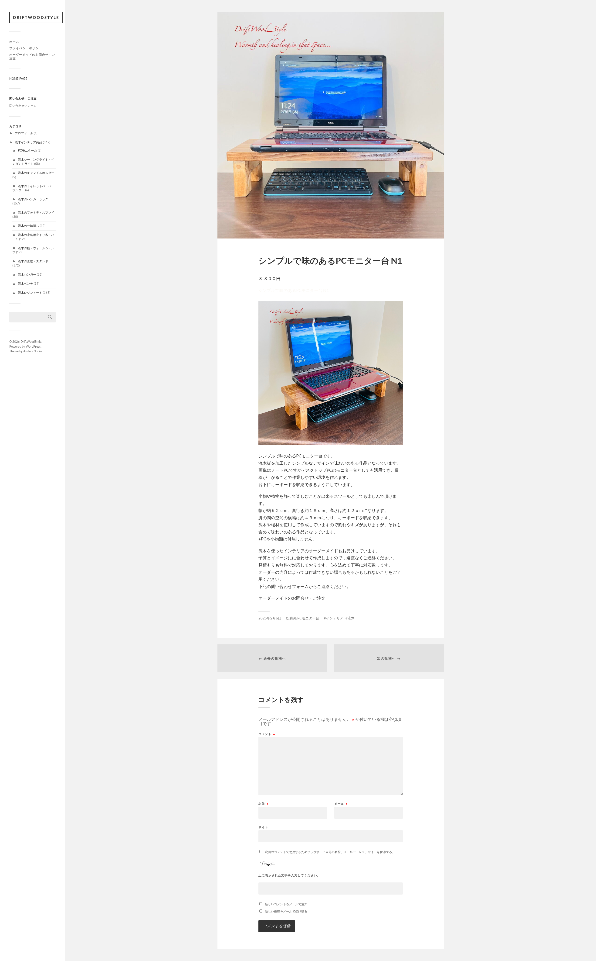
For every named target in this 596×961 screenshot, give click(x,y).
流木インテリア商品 (28, 142)
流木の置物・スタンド (33, 261)
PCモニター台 (27, 150)
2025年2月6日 (269, 618)
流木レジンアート (30, 292)
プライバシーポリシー (25, 48)
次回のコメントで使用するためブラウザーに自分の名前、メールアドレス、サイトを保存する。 (330, 852)
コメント (266, 734)
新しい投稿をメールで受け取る (286, 911)
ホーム (14, 42)
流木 (351, 618)
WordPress (33, 346)
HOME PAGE (18, 78)
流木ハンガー (27, 274)
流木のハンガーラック (33, 199)
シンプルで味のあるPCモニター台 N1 (293, 290)
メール (341, 803)
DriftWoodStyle (36, 17)
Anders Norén (32, 351)
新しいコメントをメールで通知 (286, 904)
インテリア (334, 618)
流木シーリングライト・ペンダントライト (33, 162)
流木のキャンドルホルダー (36, 173)
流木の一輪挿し (28, 226)
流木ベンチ (25, 283)
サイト (263, 827)
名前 (263, 803)
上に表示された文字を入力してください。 (289, 875)
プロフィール (24, 133)
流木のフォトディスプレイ (36, 212)
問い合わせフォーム (23, 105)
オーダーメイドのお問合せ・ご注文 (32, 56)
